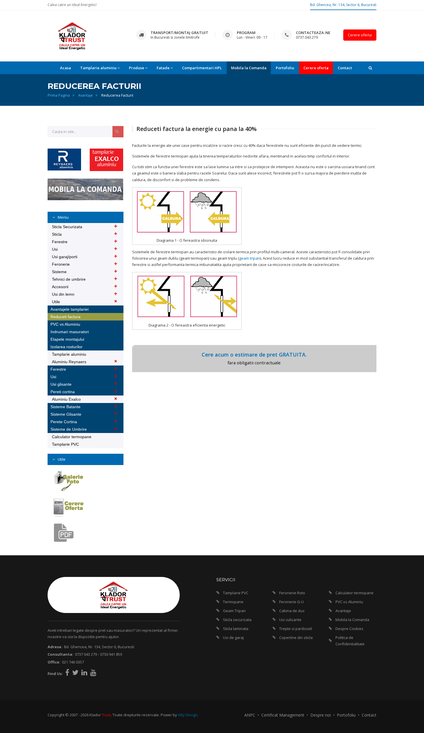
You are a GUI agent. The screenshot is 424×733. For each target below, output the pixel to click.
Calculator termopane (71, 436)
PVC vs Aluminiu (65, 324)
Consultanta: (60, 654)
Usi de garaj (233, 637)
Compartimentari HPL (202, 67)
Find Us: (55, 673)
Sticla (57, 234)
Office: (54, 662)
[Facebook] (67, 672)
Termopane (233, 601)
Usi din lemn (63, 294)
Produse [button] (136, 67)
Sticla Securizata (67, 226)
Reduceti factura (65, 316)
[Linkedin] (84, 672)
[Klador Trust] (72, 35)
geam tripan (249, 258)
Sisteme (59, 271)
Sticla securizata (237, 619)
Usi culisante (290, 619)
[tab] (85, 217)
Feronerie (61, 264)
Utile (56, 301)
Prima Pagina (59, 95)
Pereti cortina (62, 391)
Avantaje (85, 95)
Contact (345, 67)
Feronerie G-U (291, 601)
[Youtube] (93, 672)
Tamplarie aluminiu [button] (98, 67)
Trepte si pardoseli (295, 628)
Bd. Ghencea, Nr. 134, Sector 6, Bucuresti (343, 4)
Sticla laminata (235, 628)
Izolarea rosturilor (66, 346)
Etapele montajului (67, 339)
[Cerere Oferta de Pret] (68, 507)
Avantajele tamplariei (69, 309)
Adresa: (55, 646)
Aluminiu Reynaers (69, 361)
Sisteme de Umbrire (68, 429)
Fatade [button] (163, 67)
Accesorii (60, 286)
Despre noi (320, 715)
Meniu (63, 217)
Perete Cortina (63, 421)
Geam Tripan (234, 610)
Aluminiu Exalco (66, 399)
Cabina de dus (292, 610)
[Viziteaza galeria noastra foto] (68, 480)
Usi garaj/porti (64, 256)
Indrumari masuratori (69, 331)
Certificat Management (282, 715)
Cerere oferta (360, 35)
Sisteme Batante (65, 406)
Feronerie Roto (292, 592)
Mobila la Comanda (249, 67)
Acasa (65, 67)
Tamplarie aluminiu (69, 354)
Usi (55, 249)
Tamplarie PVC (65, 444)
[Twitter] (75, 672)
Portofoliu (285, 67)
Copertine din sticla (296, 637)
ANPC (249, 715)
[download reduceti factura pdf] (68, 533)
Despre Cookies (349, 628)
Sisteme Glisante (65, 414)
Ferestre (59, 241)
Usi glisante (61, 384)
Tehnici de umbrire (69, 279)
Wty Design (188, 714)
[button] (370, 67)
